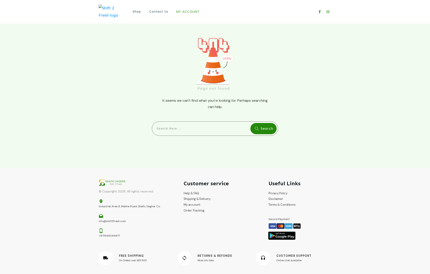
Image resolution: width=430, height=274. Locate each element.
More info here (206, 260)
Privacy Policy (278, 193)
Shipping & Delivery (197, 199)
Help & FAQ (191, 193)
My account (192, 205)
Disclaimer (276, 199)
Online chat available (288, 260)
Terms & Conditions (282, 205)
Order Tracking (194, 210)
